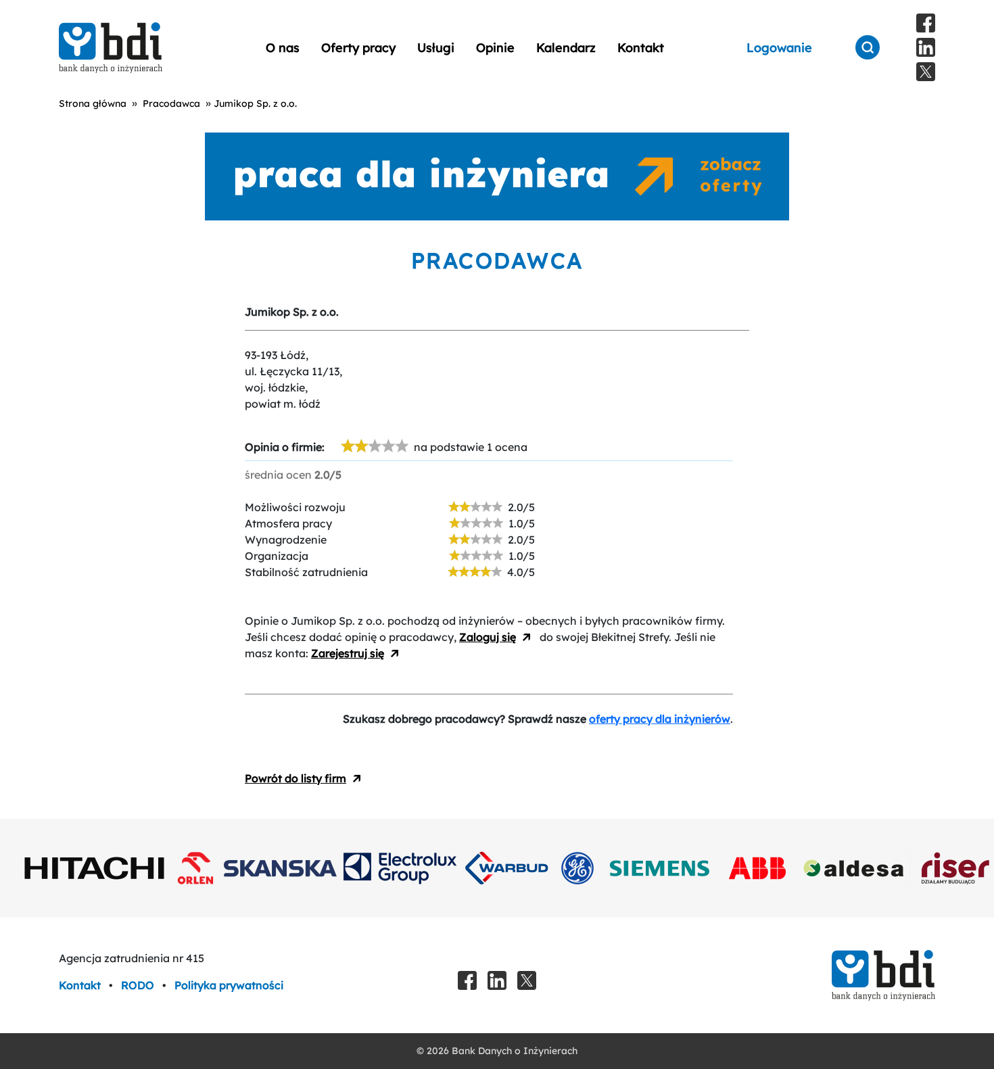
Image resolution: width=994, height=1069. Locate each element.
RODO (139, 985)
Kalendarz (566, 47)
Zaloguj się (487, 637)
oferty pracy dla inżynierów (659, 719)
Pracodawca (171, 103)
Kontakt (640, 47)
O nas (283, 47)
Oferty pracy (358, 47)
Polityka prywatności (228, 985)
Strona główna (92, 103)
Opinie (495, 47)
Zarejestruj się (347, 653)
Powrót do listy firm (295, 778)
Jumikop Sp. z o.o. (255, 103)
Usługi (435, 47)
